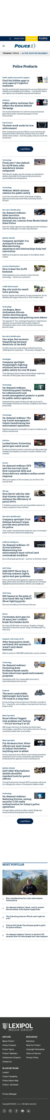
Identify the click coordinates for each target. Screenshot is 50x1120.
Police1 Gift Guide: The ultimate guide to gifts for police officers (25, 926)
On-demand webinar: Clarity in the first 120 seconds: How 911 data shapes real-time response (27, 935)
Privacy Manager (9, 1094)
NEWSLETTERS (19, 38)
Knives (5, 614)
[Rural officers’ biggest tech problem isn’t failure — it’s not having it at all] (39, 718)
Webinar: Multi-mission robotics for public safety (16, 192)
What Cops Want (8, 716)
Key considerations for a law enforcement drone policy (24, 899)
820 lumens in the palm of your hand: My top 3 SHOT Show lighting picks (17, 599)
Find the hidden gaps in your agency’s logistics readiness (15, 83)
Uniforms (6, 100)
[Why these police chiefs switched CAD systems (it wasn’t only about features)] (39, 641)
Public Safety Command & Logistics (16, 78)
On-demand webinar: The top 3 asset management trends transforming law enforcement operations (16, 421)
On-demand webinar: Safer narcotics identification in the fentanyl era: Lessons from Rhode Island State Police (24, 218)
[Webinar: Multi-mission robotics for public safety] (39, 190)
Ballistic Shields (8, 238)
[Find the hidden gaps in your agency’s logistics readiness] (42, 80)
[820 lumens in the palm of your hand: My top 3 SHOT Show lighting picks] (39, 595)
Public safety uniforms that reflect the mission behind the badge (17, 106)
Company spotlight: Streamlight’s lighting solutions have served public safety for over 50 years (19, 366)
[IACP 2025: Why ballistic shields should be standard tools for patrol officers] (39, 770)
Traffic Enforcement (10, 286)
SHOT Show (6, 568)
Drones (5, 463)
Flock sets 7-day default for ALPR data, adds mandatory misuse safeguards (15, 166)
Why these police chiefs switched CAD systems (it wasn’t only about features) (16, 645)
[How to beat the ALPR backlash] (39, 268)
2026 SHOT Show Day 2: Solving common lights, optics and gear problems (16, 574)
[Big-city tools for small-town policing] (39, 289)
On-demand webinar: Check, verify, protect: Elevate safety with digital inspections (25, 908)
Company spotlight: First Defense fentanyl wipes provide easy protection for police (16, 523)
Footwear (6, 691)
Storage (5, 491)
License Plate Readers (11, 266)
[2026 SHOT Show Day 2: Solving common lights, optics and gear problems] (39, 570)
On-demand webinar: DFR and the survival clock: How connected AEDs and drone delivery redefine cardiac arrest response (23, 470)
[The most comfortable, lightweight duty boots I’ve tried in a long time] (39, 693)
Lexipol (19, 1104)
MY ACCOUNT (32, 38)
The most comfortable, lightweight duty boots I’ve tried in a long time (15, 696)
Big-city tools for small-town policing (15, 290)
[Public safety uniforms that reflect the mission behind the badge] (42, 102)
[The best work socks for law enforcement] (42, 125)
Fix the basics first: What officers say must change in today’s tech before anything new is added (16, 747)
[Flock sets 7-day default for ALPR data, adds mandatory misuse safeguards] (39, 162)
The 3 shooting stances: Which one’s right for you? (25, 917)
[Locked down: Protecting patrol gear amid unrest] (39, 443)
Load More (25, 149)
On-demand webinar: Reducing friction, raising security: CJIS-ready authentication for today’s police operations (20, 801)
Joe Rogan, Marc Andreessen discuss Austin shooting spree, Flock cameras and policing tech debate (24, 313)
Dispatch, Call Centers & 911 (13, 639)
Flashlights (6, 359)
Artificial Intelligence (10, 542)
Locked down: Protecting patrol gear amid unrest (16, 444)
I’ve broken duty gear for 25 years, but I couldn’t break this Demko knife (16, 619)
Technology (6, 160)
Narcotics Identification (11, 210)
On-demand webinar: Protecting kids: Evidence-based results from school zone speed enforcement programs (22, 670)
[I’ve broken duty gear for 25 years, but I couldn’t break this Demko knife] (39, 616)
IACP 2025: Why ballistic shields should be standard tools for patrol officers (16, 774)
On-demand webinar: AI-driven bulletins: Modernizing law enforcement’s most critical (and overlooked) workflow (20, 550)
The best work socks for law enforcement (18, 127)
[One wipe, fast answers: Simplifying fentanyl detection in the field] (39, 338)
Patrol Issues (7, 123)
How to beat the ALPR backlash (14, 270)
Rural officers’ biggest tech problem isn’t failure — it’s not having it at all (16, 721)
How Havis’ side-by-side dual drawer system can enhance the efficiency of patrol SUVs (16, 497)
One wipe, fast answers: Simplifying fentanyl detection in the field (15, 342)
